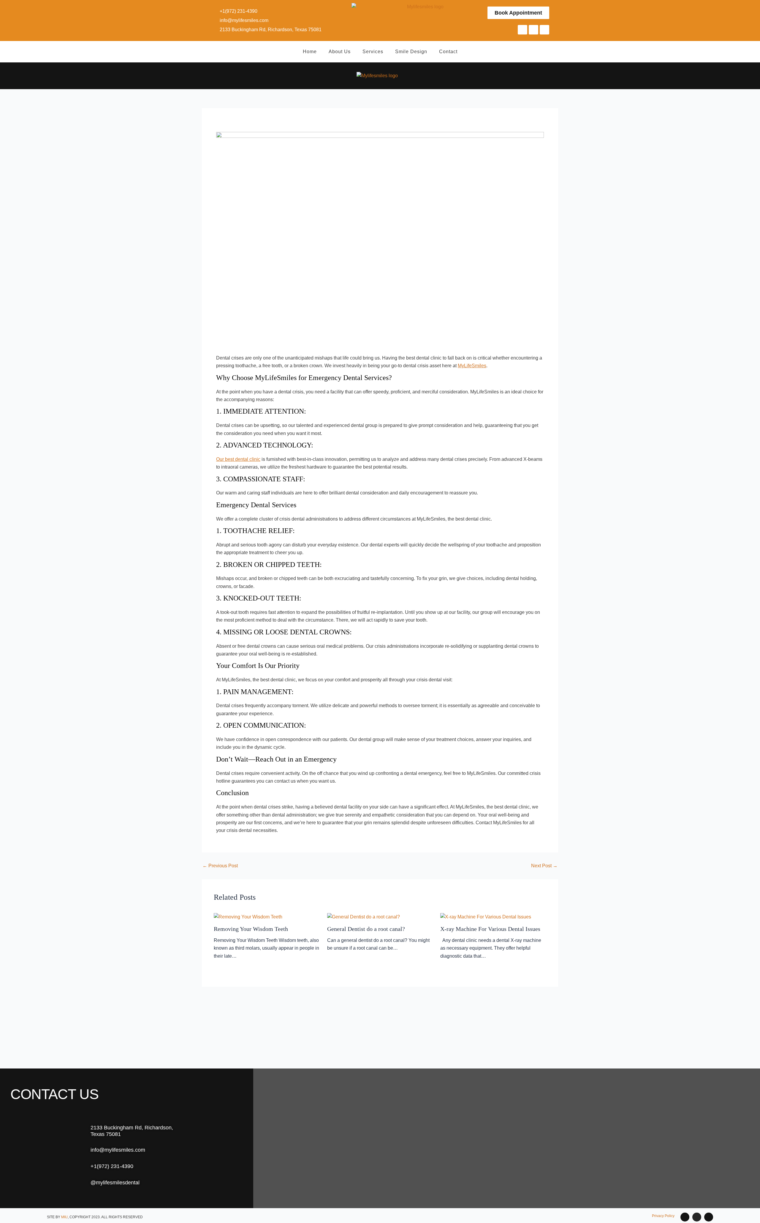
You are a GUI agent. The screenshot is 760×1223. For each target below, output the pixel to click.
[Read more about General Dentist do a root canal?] (363, 916)
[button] (589, 76)
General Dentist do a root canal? (366, 929)
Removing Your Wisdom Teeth (251, 929)
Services (372, 51)
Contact (448, 51)
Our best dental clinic (238, 459)
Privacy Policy (663, 1216)
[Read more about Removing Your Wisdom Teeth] (248, 916)
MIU (64, 1217)
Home (310, 51)
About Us (340, 51)
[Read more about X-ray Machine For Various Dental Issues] (485, 916)
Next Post (544, 865)
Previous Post (220, 865)
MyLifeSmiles (472, 365)
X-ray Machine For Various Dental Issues (490, 929)
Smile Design (411, 51)
